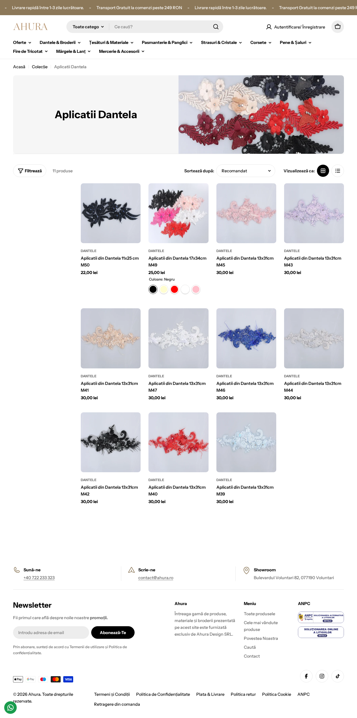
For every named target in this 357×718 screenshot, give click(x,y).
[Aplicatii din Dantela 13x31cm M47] (178, 338)
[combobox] (144, 26)
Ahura (34, 694)
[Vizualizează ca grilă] (323, 170)
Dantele (88, 251)
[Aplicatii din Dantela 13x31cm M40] (178, 442)
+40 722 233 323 (39, 577)
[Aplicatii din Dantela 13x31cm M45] (246, 213)
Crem (163, 289)
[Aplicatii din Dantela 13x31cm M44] (314, 338)
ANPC (303, 694)
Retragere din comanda (117, 704)
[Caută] (216, 27)
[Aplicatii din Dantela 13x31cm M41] (111, 338)
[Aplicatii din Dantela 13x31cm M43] (314, 213)
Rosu (174, 289)
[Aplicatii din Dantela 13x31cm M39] (246, 442)
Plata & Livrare (210, 694)
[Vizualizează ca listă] (337, 170)
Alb (185, 289)
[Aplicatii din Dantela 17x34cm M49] (178, 213)
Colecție (40, 66)
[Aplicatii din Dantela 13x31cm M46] (246, 338)
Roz (195, 289)
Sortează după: (199, 170)
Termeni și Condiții (112, 694)
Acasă (19, 66)
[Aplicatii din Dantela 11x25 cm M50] (111, 213)
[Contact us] (10, 707)
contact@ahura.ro (155, 577)
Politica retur (243, 694)
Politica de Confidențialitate (163, 694)
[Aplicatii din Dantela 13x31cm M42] (111, 442)
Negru (153, 289)
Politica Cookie (276, 694)
